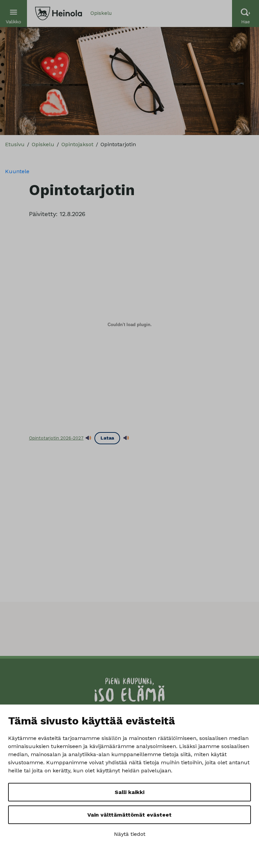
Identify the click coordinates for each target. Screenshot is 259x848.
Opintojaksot (77, 144)
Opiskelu (43, 144)
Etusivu (15, 144)
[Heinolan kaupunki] (58, 13)
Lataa (107, 438)
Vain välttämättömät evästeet (129, 815)
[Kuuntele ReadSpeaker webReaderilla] (88, 438)
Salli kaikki (129, 792)
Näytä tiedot (129, 834)
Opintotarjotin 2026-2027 (56, 438)
